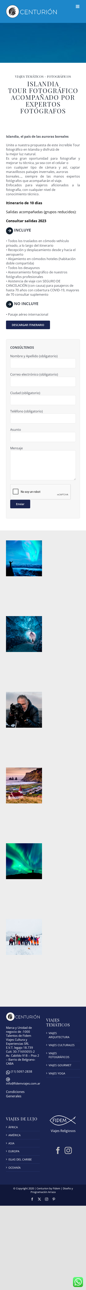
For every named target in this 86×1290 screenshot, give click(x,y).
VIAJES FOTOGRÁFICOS (59, 1055)
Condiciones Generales (15, 1094)
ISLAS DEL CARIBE (20, 1159)
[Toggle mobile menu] (78, 6)
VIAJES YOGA (57, 1073)
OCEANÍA (14, 1167)
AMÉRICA (14, 1135)
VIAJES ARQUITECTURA (59, 1035)
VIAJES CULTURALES (62, 1045)
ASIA (11, 1143)
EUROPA (13, 1151)
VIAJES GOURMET (60, 1065)
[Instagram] (68, 1150)
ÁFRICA (13, 1127)
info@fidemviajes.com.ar (23, 1083)
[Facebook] (58, 1150)
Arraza (52, 1192)
